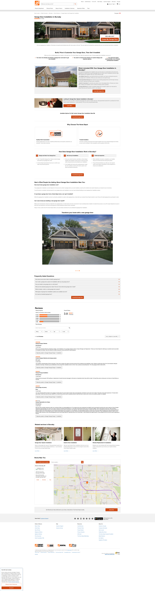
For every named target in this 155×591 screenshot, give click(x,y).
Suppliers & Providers (103, 540)
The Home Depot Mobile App (83, 536)
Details (38, 479)
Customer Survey (59, 528)
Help (57, 523)
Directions (44, 479)
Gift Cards (114, 1)
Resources (79, 523)
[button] (75, 4)
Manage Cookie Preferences (11, 584)
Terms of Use (37, 552)
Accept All (11, 587)
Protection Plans (81, 528)
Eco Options (101, 538)
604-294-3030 (41, 475)
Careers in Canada (102, 526)
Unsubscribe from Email (76, 552)
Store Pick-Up (37, 530)
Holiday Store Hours (103, 532)
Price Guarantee (38, 536)
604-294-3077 (43, 476)
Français (118, 1)
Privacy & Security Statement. (13, 581)
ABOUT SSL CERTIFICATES (109, 554)
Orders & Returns (38, 523)
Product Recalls (80, 530)
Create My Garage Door (110, 39)
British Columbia (44, 13)
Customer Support (106, 1)
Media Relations (102, 536)
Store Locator (37, 13)
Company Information (103, 528)
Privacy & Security (81, 532)
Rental (82, 1)
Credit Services (88, 1)
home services (57, 13)
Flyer (50, 479)
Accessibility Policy (67, 552)
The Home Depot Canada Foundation (106, 534)
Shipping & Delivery (38, 532)
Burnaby (50, 13)
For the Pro (94, 1)
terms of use (69, 549)
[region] (11, 579)
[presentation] (43, 242)
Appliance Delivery (38, 534)
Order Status (99, 1)
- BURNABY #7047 (40, 468)
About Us (101, 523)
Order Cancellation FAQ (39, 538)
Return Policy (37, 526)
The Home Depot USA (59, 552)
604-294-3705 (42, 477)
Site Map (36, 554)
